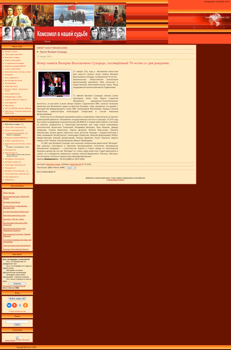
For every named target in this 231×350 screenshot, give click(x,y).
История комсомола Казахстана (16, 212)
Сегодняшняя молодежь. (15, 133)
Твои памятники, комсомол (16, 174)
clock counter (10, 340)
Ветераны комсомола (11, 202)
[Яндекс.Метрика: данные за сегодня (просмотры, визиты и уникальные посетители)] (23, 338)
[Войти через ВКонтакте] (9, 305)
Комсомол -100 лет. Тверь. (13, 219)
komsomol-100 (75, 164)
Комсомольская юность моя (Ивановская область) (14, 229)
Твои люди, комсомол (13, 165)
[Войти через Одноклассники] (25, 305)
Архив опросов (19, 286)
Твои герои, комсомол (14, 127)
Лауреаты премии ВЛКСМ (15, 138)
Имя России (10, 153)
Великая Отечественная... (15, 171)
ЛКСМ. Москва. (9, 193)
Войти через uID (17, 298)
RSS (227, 17)
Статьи (48, 47)
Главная (40, 47)
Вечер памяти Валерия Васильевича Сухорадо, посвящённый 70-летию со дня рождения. (103, 63)
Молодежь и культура (13, 159)
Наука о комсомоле (13, 130)
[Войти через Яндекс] (14, 305)
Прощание (9, 168)
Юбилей (8, 180)
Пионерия (9, 150)
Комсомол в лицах (12, 124)
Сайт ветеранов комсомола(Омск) (17, 245)
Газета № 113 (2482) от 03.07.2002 (61, 159)
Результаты (7, 286)
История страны (11, 162)
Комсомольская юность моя (14, 215)
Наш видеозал (10, 177)
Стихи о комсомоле (13, 141)
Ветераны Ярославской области (16, 249)
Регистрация (39, 41)
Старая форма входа (17, 311)
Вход (54, 41)
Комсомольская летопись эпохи (18, 144)
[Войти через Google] (19, 305)
